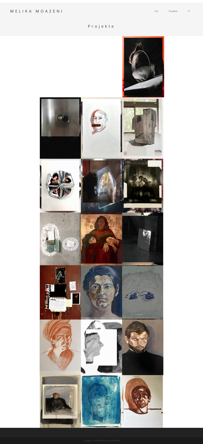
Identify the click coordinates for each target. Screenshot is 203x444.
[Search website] (189, 11)
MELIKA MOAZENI (37, 11)
